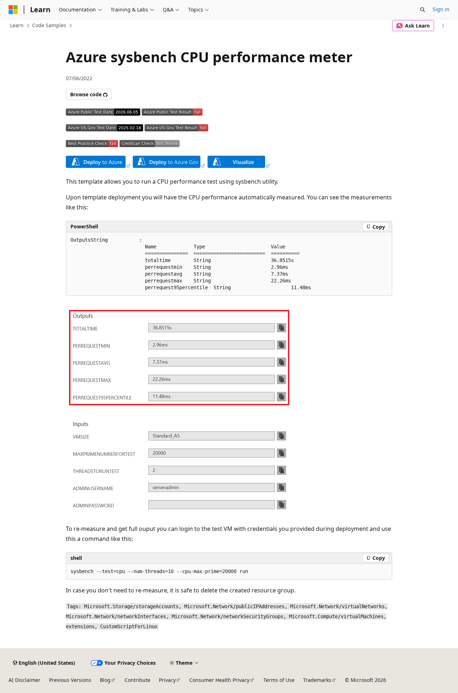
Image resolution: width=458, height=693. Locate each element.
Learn (17, 25)
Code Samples (49, 25)
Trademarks (317, 680)
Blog (105, 680)
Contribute (137, 680)
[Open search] (422, 9)
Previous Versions (70, 680)
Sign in (441, 9)
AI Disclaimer (24, 680)
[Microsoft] (13, 9)
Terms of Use (278, 680)
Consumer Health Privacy (219, 680)
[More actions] (443, 26)
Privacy (167, 680)
